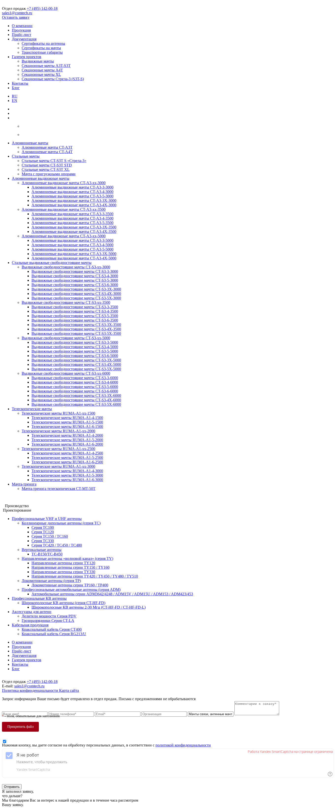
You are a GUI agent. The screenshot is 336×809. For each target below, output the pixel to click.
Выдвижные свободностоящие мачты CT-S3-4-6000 (74, 382)
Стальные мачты (26, 156)
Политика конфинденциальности (30, 690)
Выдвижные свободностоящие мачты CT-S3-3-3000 (74, 271)
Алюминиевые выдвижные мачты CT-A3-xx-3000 (64, 183)
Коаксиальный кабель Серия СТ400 (52, 629)
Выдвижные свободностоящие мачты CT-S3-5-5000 (74, 351)
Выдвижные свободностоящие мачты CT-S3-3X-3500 (76, 325)
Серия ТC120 (42, 532)
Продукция (21, 30)
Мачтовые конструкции (22, 497)
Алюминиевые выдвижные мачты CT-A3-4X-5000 (73, 258)
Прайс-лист (21, 34)
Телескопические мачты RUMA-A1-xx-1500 (58, 413)
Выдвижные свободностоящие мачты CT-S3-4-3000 (74, 276)
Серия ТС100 (42, 527)
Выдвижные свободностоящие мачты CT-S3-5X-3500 (76, 333)
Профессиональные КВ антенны (39, 598)
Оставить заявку (16, 17)
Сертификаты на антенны (43, 43)
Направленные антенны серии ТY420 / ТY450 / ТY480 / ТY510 (84, 576)
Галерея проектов (26, 57)
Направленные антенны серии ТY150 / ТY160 (70, 567)
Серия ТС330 (42, 541)
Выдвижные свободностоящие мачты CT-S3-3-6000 (74, 378)
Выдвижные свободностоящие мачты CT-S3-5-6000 (74, 387)
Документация (24, 39)
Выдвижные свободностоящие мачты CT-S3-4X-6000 (76, 400)
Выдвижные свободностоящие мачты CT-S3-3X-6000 (76, 395)
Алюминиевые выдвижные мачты (40, 178)
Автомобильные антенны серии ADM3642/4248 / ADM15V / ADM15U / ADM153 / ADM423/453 (112, 594)
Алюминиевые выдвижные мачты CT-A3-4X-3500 (73, 231)
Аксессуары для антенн (31, 612)
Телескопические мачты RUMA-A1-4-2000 (67, 435)
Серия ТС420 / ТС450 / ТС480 (56, 545)
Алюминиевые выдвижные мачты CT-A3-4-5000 (72, 245)
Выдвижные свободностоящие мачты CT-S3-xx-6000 (66, 373)
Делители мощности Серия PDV (49, 616)
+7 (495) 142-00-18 (42, 8)
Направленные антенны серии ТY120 (63, 563)
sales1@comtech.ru (17, 13)
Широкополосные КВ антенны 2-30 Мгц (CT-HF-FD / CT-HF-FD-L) (88, 607)
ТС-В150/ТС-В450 (46, 554)
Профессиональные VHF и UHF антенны (47, 519)
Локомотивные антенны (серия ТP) (51, 581)
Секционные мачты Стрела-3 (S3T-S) (53, 79)
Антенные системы (18, 501)
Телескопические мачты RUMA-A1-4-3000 (67, 471)
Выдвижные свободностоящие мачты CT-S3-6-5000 (74, 356)
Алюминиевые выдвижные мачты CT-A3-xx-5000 (64, 236)
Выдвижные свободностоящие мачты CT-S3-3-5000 (74, 342)
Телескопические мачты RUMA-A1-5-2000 (67, 440)
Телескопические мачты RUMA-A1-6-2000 (67, 444)
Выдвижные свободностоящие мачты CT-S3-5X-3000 (76, 298)
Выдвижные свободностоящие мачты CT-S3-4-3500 (74, 311)
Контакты (20, 83)
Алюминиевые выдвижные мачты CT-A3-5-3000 (72, 196)
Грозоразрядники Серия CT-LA (48, 620)
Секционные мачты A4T (42, 70)
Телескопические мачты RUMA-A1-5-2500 (67, 457)
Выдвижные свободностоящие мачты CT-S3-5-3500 (74, 316)
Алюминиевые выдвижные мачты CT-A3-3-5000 (72, 240)
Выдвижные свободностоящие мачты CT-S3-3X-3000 (76, 289)
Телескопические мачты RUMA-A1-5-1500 (67, 422)
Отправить (12, 787)
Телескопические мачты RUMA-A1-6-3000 (67, 480)
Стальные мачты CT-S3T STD (47, 165)
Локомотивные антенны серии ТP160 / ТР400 (69, 585)
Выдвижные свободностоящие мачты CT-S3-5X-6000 (76, 404)
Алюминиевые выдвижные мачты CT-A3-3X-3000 (73, 200)
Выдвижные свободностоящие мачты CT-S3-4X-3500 (76, 329)
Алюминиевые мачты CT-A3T (47, 147)
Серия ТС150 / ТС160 (49, 536)
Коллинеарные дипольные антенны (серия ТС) (61, 523)
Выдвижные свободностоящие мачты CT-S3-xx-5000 (66, 338)
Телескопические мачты (32, 409)
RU (14, 96)
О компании (22, 26)
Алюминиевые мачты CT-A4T (47, 152)
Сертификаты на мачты (41, 48)
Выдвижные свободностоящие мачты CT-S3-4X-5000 (76, 364)
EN (14, 100)
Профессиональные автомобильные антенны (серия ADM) (71, 589)
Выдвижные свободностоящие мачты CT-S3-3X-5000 (76, 360)
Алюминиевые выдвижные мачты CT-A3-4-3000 (72, 192)
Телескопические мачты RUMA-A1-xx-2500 (58, 449)
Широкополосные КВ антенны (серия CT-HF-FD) (63, 603)
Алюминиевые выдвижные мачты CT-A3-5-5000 (72, 249)
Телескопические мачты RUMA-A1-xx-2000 (58, 431)
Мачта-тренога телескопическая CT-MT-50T (58, 488)
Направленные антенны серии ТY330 (63, 572)
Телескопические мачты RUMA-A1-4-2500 (67, 453)
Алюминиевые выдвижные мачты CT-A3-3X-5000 (73, 254)
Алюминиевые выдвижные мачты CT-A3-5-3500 (72, 223)
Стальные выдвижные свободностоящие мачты (52, 262)
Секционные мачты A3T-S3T (46, 66)
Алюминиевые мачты (30, 143)
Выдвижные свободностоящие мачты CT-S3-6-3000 (74, 285)
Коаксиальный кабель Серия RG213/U (54, 634)
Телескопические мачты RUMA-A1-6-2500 (67, 462)
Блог (16, 88)
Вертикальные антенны (41, 550)
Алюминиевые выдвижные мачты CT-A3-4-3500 (72, 218)
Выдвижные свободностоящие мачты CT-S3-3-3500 (74, 307)
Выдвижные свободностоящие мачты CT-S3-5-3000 (74, 280)
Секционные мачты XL (41, 74)
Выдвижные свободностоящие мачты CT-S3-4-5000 (74, 347)
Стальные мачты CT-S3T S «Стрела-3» (54, 161)
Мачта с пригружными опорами (49, 174)
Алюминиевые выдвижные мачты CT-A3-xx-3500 (64, 209)
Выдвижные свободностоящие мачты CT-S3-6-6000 (74, 391)
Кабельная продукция (30, 625)
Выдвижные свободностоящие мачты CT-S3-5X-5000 (76, 369)
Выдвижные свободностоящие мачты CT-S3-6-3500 (74, 320)
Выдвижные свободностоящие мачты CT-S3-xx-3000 (66, 267)
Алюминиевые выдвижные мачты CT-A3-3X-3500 (73, 227)
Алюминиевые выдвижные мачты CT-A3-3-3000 (72, 187)
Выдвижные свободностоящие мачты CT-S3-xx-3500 (66, 302)
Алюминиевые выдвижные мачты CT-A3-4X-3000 (73, 205)
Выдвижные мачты (38, 61)
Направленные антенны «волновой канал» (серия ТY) (67, 558)
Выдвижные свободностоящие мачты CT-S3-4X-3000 (76, 293)
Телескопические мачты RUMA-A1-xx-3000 (58, 466)
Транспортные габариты (42, 52)
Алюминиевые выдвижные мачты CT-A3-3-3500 (72, 214)
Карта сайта (69, 690)
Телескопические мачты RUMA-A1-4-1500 (67, 418)
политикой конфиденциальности (183, 745)
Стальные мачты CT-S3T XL (46, 169)
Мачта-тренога (24, 484)
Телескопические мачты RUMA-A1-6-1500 (67, 426)
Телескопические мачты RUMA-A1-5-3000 (67, 475)
